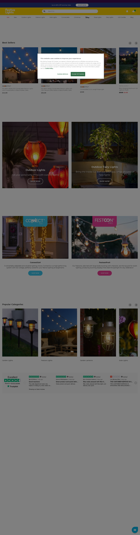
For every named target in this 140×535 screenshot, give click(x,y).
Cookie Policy (49, 68)
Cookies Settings (62, 74)
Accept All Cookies (78, 74)
